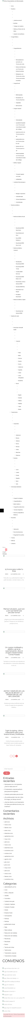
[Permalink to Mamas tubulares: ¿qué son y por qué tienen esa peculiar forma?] (14, 596)
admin (6, 574)
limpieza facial (8, 913)
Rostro (6, 944)
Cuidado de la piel (9, 901)
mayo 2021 (7, 839)
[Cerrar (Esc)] (13, 1019)
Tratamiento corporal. (10, 953)
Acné (5, 890)
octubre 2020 (8, 853)
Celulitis (6, 895)
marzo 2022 (7, 824)
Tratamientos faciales (10, 956)
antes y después (8, 892)
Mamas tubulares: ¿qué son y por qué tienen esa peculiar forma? (14, 610)
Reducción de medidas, (10, 935)
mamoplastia (8, 915)
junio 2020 (7, 865)
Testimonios (7, 950)
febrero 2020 (8, 876)
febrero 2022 (7, 827)
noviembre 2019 (8, 879)
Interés (6, 910)
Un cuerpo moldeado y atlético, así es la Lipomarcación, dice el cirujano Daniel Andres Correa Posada (14, 650)
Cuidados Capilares (9, 904)
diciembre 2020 (8, 847)
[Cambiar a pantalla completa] (5, 1019)
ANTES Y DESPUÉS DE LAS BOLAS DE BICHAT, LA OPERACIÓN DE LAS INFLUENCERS (14, 693)
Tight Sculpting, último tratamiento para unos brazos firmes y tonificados (14, 732)
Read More (14, 584)
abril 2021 (7, 842)
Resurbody (7, 938)
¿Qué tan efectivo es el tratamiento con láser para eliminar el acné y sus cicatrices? (14, 804)
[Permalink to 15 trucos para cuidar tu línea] (14, 560)
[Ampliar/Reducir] (2, 1019)
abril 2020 (7, 870)
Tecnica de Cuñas (9, 947)
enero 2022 (7, 830)
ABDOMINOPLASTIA (10, 887)
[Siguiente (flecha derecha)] (2, 510)
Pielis (5, 927)
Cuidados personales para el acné (13, 794)
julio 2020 (7, 862)
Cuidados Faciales (9, 907)
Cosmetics (7, 898)
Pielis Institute (8, 930)
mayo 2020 (7, 867)
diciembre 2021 (8, 833)
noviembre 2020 (8, 850)
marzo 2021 (7, 845)
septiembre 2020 (9, 856)
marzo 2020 (7, 873)
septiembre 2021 (9, 836)
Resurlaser (7, 941)
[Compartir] (9, 1019)
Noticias (6, 918)
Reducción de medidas (10, 933)
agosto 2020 (7, 859)
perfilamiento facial (9, 924)
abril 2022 (7, 822)
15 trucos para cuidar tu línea (14, 570)
